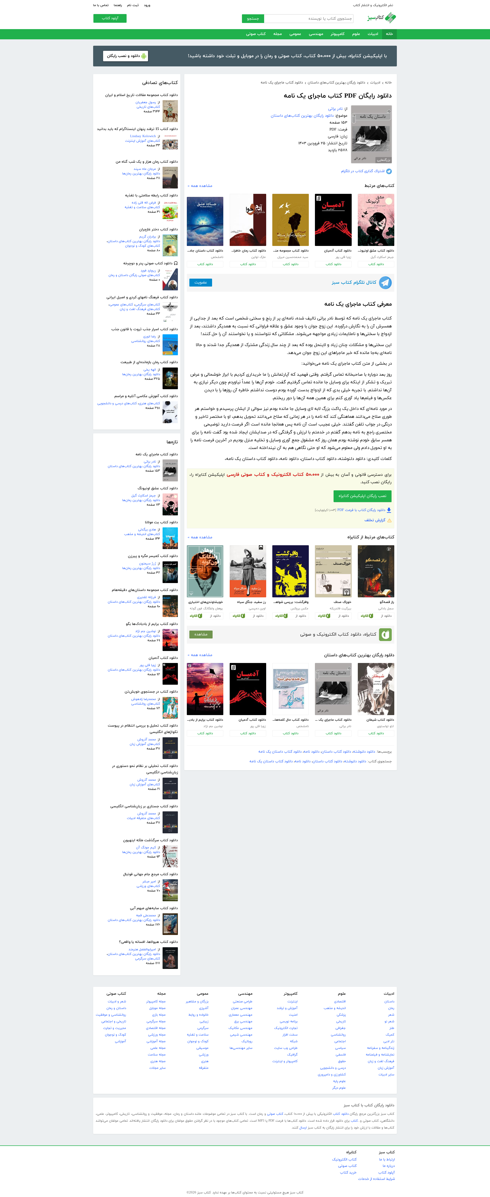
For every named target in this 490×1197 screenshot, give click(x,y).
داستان (389, 1001)
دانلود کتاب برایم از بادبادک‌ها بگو (205, 720)
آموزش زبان (386, 1068)
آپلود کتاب (110, 18)
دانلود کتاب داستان (336, 751)
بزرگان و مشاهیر (197, 1001)
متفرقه (204, 1068)
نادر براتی (150, 461)
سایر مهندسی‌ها (241, 1048)
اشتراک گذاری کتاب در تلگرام (363, 171)
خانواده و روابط (198, 1015)
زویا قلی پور (148, 665)
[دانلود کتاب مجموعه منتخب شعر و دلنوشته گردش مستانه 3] (290, 220)
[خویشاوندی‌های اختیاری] (205, 571)
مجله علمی (158, 1048)
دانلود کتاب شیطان (380, 720)
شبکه (294, 1041)
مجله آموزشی (156, 1041)
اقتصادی (340, 1001)
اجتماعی (340, 1041)
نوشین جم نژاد (145, 631)
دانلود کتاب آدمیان (337, 250)
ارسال (303, 1127)
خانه (389, 34)
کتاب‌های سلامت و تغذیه (142, 207)
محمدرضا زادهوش (143, 699)
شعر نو (389, 1021)
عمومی (295, 34)
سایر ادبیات (386, 1074)
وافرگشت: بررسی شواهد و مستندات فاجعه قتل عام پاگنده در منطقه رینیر (290, 602)
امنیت (293, 1015)
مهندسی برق (243, 1021)
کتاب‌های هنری (149, 403)
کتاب (354, 1121)
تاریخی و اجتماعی (113, 1021)
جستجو (253, 18)
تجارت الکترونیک (286, 1028)
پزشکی (341, 1015)
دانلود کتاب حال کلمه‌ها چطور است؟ (290, 720)
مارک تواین (258, 257)
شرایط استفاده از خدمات (376, 1179)
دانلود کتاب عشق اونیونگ (376, 250)
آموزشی (120, 1041)
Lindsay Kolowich (143, 136)
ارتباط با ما (387, 1159)
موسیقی (202, 1048)
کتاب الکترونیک (344, 1159)
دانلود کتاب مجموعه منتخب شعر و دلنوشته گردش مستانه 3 (290, 250)
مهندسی (316, 34)
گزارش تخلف (374, 520)
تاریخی (341, 1021)
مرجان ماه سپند (145, 169)
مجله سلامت (157, 1054)
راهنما (118, 5)
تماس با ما (101, 5)
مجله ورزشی (157, 1035)
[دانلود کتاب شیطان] (376, 689)
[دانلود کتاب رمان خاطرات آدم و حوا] (248, 220)
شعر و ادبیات (117, 1001)
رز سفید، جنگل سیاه (251, 602)
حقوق (342, 1061)
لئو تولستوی (385, 726)
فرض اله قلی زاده (144, 202)
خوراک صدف (342, 602)
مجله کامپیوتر (156, 1001)
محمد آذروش (146, 739)
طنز (391, 1028)
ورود (147, 5)
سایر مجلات (157, 1068)
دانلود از (386, 616)
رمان (391, 1008)
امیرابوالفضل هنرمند (142, 949)
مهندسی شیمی (241, 1035)
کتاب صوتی (256, 34)
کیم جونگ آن (146, 847)
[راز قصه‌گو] (376, 571)
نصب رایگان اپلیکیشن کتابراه (362, 496)
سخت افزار (290, 1035)
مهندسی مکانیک (240, 1028)
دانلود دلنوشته (364, 751)
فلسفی (341, 1054)
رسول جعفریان (146, 102)
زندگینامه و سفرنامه (380, 1048)
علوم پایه (339, 1081)
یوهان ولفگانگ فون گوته (206, 609)
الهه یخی (149, 370)
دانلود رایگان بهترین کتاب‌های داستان (134, 241)
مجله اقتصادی (156, 1028)
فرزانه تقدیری (146, 597)
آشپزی (204, 1008)
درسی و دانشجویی (333, 1068)
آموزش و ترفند (287, 1008)
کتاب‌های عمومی (121, 304)
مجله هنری (158, 1061)
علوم (356, 34)
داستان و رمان (116, 1008)
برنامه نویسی (289, 1021)
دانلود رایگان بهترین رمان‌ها (141, 173)
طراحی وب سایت (286, 1048)
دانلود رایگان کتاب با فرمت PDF (361, 510)
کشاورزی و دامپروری (332, 1074)
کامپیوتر (338, 34)
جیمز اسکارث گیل (143, 495)
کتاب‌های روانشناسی (145, 341)
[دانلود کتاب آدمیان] (333, 220)
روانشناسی (338, 1035)
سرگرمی (203, 1028)
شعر (391, 1015)
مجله (277, 34)
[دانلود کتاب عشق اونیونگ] (376, 220)
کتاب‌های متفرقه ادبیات (143, 818)
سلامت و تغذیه (198, 1035)
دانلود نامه (312, 751)
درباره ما (389, 1166)
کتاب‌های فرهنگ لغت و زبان (140, 309)
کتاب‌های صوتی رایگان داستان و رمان (134, 275)
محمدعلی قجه (146, 915)
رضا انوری (149, 336)
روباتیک (246, 1041)
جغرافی (340, 1028)
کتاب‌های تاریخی (148, 107)
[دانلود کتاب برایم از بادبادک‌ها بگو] (205, 689)
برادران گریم (147, 236)
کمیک (390, 1035)
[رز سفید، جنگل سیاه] (248, 571)
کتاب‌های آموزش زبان (145, 744)
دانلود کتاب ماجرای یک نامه (333, 720)
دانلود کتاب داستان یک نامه (280, 751)
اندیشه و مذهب (335, 1008)
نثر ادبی (388, 1041)
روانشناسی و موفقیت (111, 1015)
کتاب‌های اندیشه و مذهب (142, 534)
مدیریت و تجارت (114, 1028)
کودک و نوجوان (198, 1041)
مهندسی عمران (241, 1008)
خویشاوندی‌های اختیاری (205, 602)
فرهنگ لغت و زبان (381, 1061)
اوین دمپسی (257, 609)
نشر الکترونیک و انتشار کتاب (373, 5)
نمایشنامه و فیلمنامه (380, 1054)
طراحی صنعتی (242, 1001)
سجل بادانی (386, 609)
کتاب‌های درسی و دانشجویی (117, 403)
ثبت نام (133, 5)
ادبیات (373, 34)
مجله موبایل (157, 1008)
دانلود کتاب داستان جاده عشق (205, 250)
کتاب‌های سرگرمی (147, 304)
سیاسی (340, 1048)
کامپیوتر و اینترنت (285, 1061)
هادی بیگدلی (147, 529)
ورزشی (204, 1054)
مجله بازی (159, 1015)
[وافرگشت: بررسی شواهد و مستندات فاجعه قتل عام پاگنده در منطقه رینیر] (290, 571)
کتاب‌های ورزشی (148, 886)
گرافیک (292, 1054)
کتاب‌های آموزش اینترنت (142, 141)
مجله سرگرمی (156, 1021)
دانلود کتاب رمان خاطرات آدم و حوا (248, 250)
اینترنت (292, 1001)
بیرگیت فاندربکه (340, 609)
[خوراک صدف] (333, 571)
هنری (205, 1061)
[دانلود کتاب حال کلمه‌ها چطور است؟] (290, 689)
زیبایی (204, 1021)
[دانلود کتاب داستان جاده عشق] (205, 221)
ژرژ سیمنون (147, 563)
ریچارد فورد (148, 270)
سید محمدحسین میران (292, 257)
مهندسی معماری (240, 1015)
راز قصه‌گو (387, 602)
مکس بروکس (299, 609)
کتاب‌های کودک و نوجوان (142, 246)
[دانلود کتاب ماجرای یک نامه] (333, 689)
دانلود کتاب (376, 264)
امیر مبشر (149, 881)
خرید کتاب (348, 1172)
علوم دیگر (339, 1088)
